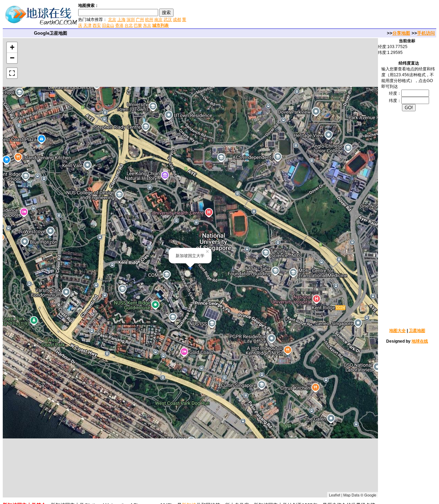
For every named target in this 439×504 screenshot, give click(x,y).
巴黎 (138, 25)
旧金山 (108, 25)
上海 (121, 19)
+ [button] (12, 47)
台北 (128, 25)
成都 (177, 19)
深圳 (131, 19)
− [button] (12, 58)
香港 (119, 25)
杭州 (149, 19)
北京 (112, 19)
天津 (87, 25)
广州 (140, 19)
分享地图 (401, 33)
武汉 (168, 19)
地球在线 (420, 341)
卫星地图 (417, 330)
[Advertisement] (270, 15)
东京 (147, 25)
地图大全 (397, 330)
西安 (97, 25)
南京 (158, 19)
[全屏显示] (12, 73)
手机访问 (426, 33)
